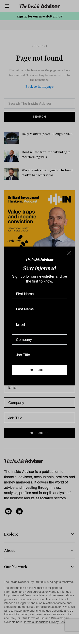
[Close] (69, 253)
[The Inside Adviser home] (40, 259)
